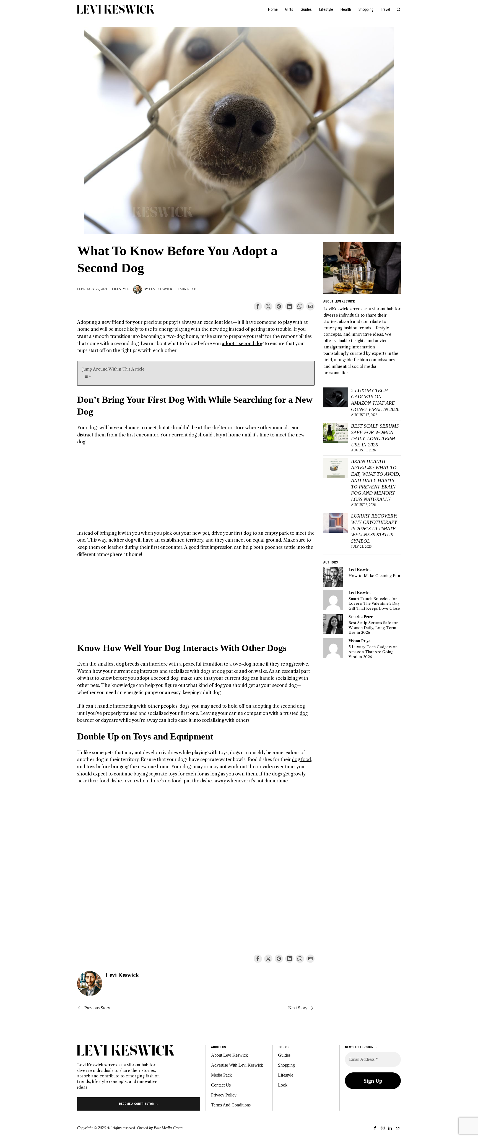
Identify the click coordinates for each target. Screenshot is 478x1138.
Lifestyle (120, 289)
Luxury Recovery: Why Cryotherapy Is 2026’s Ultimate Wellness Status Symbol (374, 528)
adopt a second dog (242, 343)
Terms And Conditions (231, 1105)
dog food (301, 759)
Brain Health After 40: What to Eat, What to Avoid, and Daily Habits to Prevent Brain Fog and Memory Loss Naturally (375, 480)
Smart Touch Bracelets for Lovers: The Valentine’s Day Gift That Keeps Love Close (374, 603)
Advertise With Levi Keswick (237, 1065)
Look (282, 1085)
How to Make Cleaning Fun (374, 575)
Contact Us (221, 1085)
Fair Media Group (168, 1128)
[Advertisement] (196, 491)
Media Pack (221, 1075)
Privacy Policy (224, 1095)
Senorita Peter (361, 616)
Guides (284, 1055)
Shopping (286, 1065)
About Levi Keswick (229, 1055)
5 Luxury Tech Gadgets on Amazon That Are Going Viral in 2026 (375, 400)
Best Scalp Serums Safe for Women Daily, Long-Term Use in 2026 (375, 435)
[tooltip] (258, 306)
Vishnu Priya (359, 640)
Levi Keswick (161, 289)
